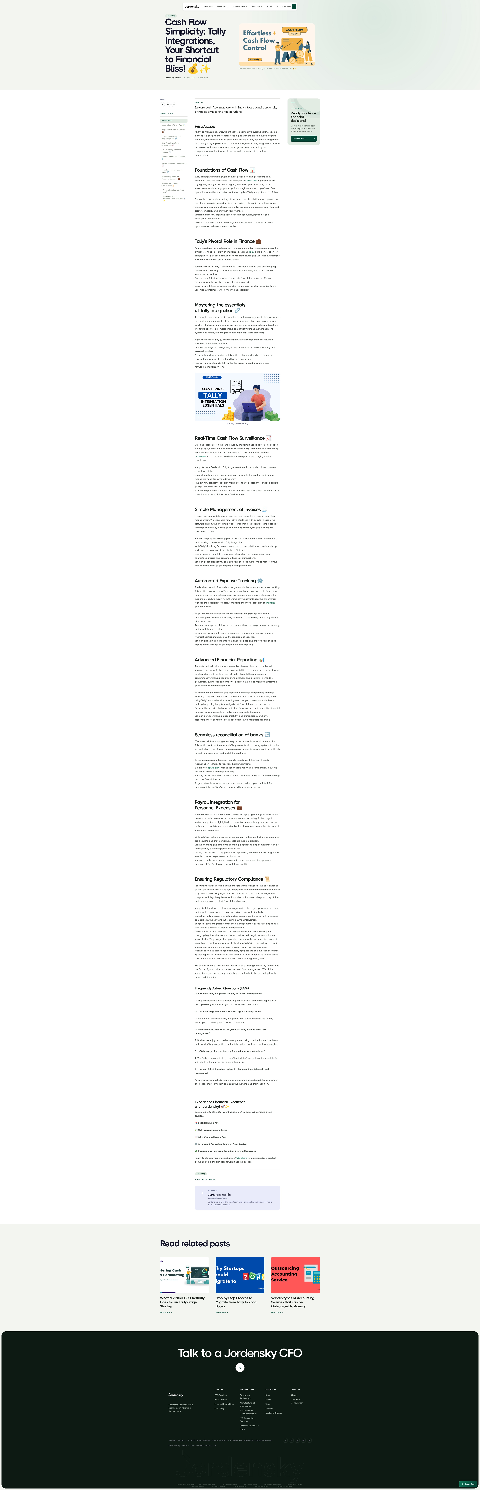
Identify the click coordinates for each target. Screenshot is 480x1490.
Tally (251, 252)
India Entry (219, 1408)
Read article (166, 1312)
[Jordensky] (192, 6)
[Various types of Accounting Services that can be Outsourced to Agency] (295, 1275)
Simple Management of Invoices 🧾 (171, 151)
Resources (256, 6)
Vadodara (284, 1486)
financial (270, 603)
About (269, 6)
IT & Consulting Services (247, 1420)
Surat (261, 1486)
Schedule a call (304, 139)
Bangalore (207, 1484)
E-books (269, 1408)
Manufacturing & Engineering (247, 1404)
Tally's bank (213, 767)
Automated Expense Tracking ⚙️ (174, 157)
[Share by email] (174, 104)
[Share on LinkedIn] (168, 104)
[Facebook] (285, 1440)
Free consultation (283, 6)
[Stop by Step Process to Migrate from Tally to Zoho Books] (240, 1275)
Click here (241, 1158)
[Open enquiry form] (240, 1367)
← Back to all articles (205, 1179)
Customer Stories (274, 1413)
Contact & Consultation (297, 1401)
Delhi (250, 1484)
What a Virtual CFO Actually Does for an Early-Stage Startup (182, 1302)
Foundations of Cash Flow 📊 (173, 125)
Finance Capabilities (224, 1404)
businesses (200, 456)
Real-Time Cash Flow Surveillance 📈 (170, 144)
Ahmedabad (185, 1484)
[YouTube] (303, 1440)
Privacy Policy (174, 1445)
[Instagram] (291, 1440)
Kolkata (294, 1484)
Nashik (218, 1486)
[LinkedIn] (297, 1440)
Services (207, 6)
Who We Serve (239, 6)
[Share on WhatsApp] (162, 104)
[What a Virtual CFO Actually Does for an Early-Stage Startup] (184, 1275)
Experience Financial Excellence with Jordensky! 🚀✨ (174, 198)
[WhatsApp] (309, 1440)
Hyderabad (272, 1484)
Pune (240, 1486)
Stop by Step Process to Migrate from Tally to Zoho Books (236, 1302)
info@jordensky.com (263, 1440)
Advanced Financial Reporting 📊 (174, 164)
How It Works (222, 6)
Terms (184, 1445)
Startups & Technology (245, 1397)
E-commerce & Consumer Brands (248, 1412)
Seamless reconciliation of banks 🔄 (172, 171)
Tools (268, 1404)
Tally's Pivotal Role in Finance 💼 (173, 131)
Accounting (171, 16)
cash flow (251, 180)
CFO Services (220, 1395)
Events (268, 1399)
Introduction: (167, 121)
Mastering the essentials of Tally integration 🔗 (173, 137)
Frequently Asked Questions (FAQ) (173, 191)
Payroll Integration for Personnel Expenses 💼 (171, 178)
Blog (268, 1395)
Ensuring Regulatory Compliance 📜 (170, 184)
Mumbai (196, 1486)
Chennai (229, 1484)
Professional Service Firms (249, 1427)
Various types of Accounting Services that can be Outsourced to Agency (292, 1302)
